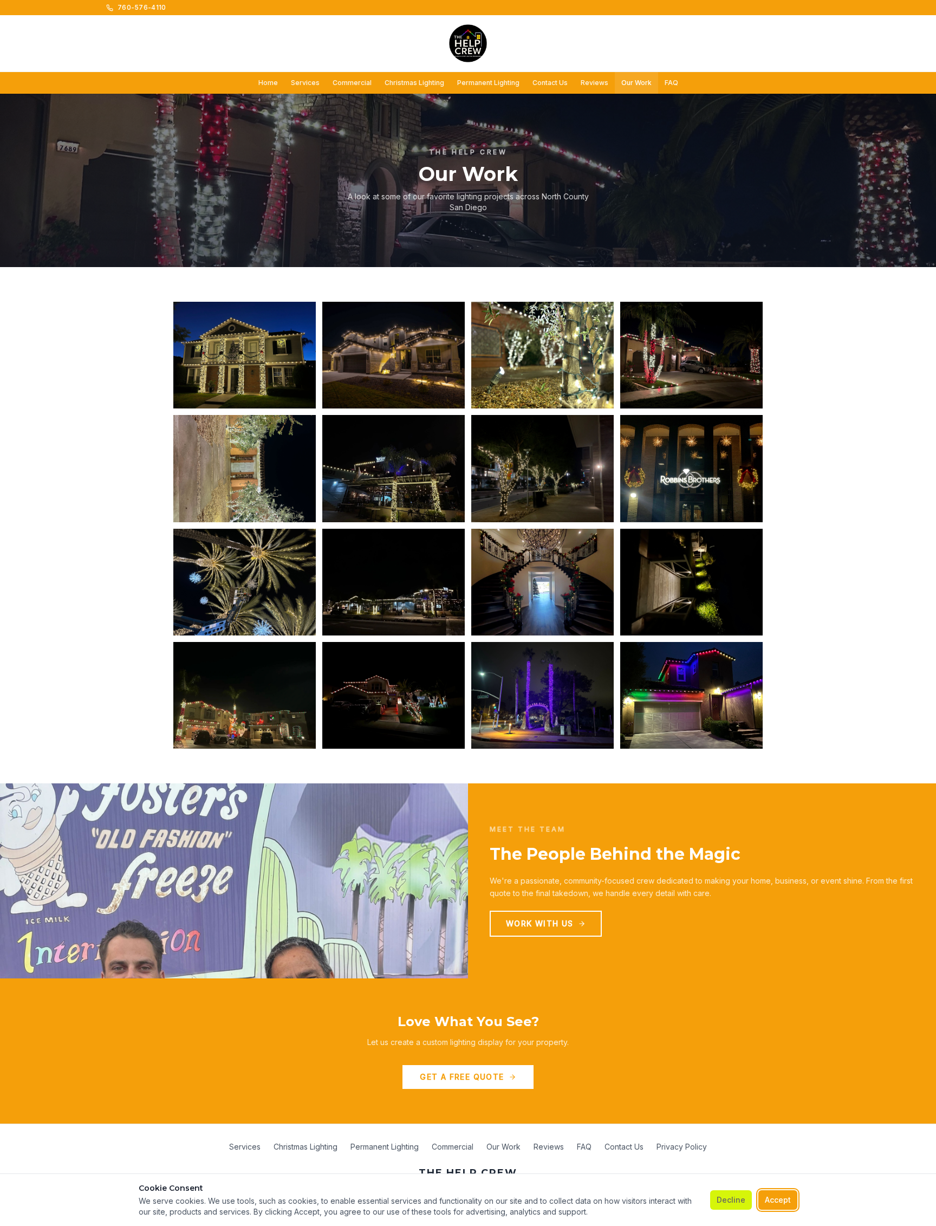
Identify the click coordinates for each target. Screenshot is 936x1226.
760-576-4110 (142, 7)
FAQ (671, 83)
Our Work (636, 83)
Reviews (594, 83)
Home (268, 83)
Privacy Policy (681, 1146)
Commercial (352, 83)
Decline (731, 1199)
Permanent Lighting (488, 83)
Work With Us (540, 923)
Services (305, 83)
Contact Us (550, 83)
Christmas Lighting (414, 83)
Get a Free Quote (462, 1076)
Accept (778, 1199)
